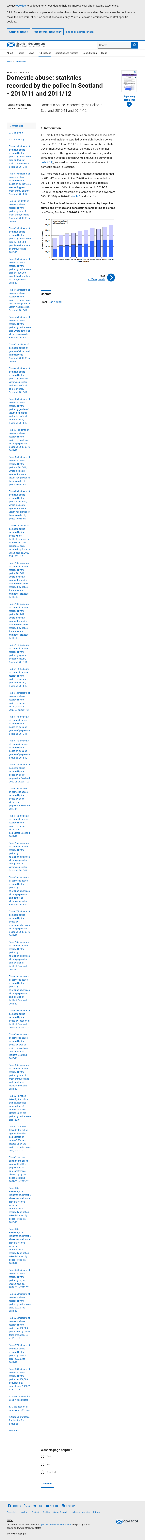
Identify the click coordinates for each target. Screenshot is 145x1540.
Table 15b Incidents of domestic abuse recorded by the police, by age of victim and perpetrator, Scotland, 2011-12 (19, 826)
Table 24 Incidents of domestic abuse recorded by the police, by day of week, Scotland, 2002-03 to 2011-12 (19, 1279)
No (48, 1464)
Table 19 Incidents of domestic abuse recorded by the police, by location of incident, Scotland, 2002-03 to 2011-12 (19, 1019)
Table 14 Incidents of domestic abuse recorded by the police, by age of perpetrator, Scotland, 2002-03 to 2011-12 (19, 773)
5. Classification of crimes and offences (19, 1408)
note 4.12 (46, 162)
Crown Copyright (60, 1512)
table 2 (76, 196)
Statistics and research (67, 53)
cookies (21, 5)
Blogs (104, 53)
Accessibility (12, 1512)
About (10, 53)
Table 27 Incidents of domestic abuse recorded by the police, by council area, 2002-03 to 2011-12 (19, 1354)
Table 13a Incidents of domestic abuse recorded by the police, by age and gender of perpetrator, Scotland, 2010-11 (19, 725)
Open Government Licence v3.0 (55, 1524)
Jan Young (55, 302)
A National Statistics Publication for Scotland (19, 1420)
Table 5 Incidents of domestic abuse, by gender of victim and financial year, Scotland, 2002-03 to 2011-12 (19, 353)
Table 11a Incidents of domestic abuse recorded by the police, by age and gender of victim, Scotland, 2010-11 (19, 653)
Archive (24, 1512)
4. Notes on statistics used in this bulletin (19, 1398)
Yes (48, 1456)
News (31, 53)
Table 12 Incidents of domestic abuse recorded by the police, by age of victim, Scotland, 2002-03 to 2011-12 (19, 701)
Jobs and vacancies (80, 1512)
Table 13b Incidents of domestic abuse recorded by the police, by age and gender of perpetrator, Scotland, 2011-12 (19, 749)
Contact (35, 1512)
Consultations (90, 53)
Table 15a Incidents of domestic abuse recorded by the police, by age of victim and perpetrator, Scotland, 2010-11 (19, 798)
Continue (47, 1483)
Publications (45, 53)
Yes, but (51, 1472)
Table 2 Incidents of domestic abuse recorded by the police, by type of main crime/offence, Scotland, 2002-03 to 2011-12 (19, 211)
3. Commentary (16, 139)
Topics (20, 53)
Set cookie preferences (80, 31)
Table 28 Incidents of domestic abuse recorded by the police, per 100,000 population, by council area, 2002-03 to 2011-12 (19, 1379)
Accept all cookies (18, 31)
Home (9, 61)
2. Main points (16, 132)
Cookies (46, 1512)
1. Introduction (16, 126)
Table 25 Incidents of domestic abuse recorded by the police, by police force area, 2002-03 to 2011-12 (20, 1302)
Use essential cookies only (47, 31)
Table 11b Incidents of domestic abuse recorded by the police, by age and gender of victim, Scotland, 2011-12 (19, 677)
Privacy (96, 1512)
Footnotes (14, 1430)
